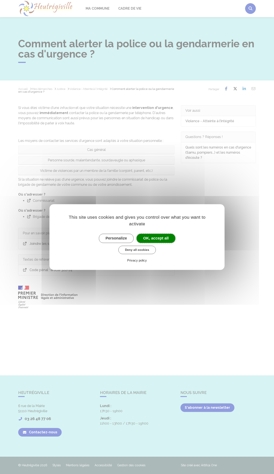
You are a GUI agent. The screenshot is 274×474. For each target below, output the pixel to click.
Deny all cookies (137, 249)
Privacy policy (137, 260)
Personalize (116, 238)
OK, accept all (156, 238)
